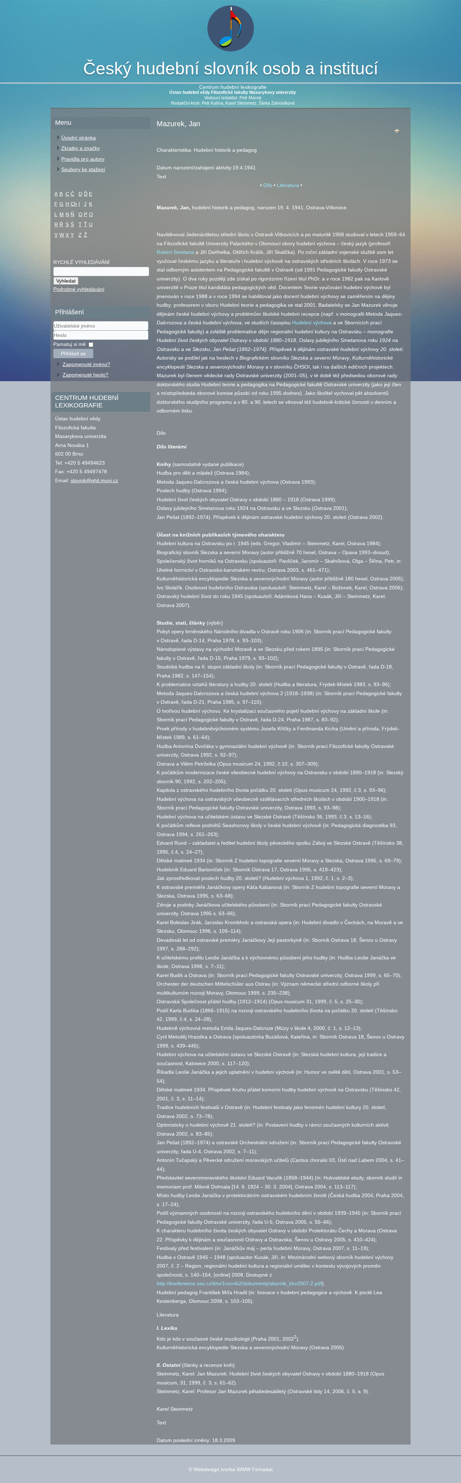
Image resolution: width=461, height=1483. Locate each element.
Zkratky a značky (80, 148)
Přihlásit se (73, 353)
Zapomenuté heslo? (85, 375)
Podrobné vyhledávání (78, 289)
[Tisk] (397, 132)
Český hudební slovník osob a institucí (230, 68)
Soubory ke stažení (83, 169)
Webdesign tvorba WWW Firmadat (233, 1469)
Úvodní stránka (78, 138)
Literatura (288, 185)
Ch (74, 204)
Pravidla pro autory (82, 159)
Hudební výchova (312, 322)
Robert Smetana (175, 252)
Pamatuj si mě (69, 344)
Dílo (267, 185)
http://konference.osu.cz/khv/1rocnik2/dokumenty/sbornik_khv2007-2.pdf (239, 1283)
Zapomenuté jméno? (86, 364)
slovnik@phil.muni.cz (94, 480)
